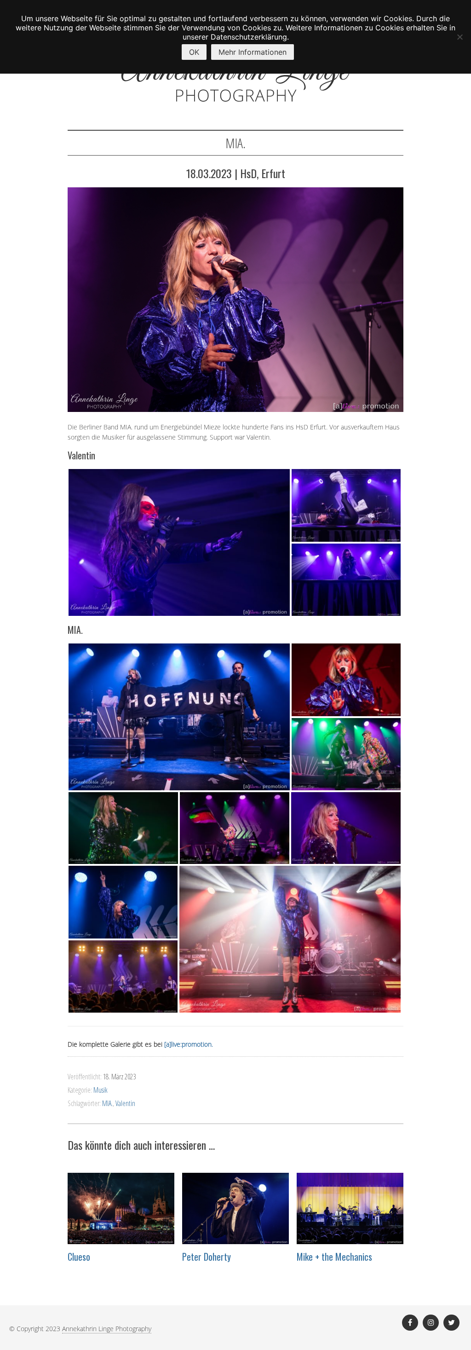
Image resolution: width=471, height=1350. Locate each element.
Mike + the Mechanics (334, 1256)
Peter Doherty (206, 1256)
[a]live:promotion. (188, 1044)
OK (194, 52)
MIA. (107, 1103)
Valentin (125, 1103)
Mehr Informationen (252, 52)
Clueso (79, 1256)
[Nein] (459, 36)
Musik (100, 1090)
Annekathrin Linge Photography (106, 1328)
